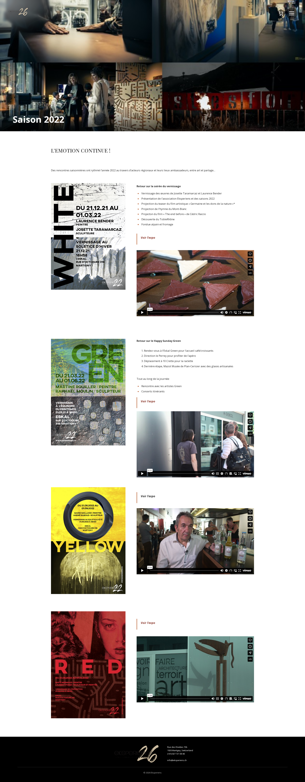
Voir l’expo (148, 401)
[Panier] (281, 13)
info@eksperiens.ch (177, 760)
